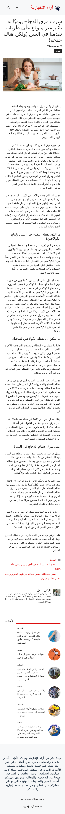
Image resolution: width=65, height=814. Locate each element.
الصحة (58, 51)
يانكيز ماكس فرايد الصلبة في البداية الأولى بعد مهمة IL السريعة (31, 694)
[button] (9, 7)
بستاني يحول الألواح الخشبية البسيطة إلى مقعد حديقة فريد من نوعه (31, 712)
